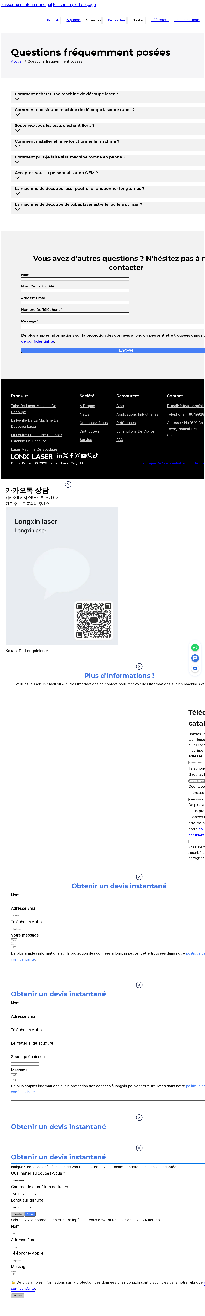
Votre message (25, 935)
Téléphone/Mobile (27, 921)
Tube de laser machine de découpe (33, 409)
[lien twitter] (60, 457)
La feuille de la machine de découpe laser (35, 423)
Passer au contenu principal (26, 4)
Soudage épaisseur (28, 1056)
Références (160, 20)
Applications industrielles (137, 414)
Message (19, 1070)
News (84, 414)
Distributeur (117, 20)
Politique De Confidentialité (163, 463)
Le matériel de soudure (32, 1043)
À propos (74, 20)
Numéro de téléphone (41, 310)
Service (86, 439)
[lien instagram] (78, 457)
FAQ (119, 439)
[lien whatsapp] (90, 457)
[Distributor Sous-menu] (127, 20)
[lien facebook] (72, 457)
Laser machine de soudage (34, 449)
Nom (25, 275)
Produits (53, 20)
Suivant (30, 1214)
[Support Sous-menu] (145, 20)
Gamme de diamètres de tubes (39, 1186)
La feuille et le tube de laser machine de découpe (36, 438)
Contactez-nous (187, 20)
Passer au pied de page (74, 4)
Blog (120, 406)
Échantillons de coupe (135, 431)
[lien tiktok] (96, 457)
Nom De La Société (37, 286)
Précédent (17, 1214)
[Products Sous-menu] (60, 20)
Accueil (17, 61)
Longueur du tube (27, 1200)
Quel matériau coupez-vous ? (38, 1173)
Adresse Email (33, 298)
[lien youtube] (84, 457)
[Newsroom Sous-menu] (102, 20)
